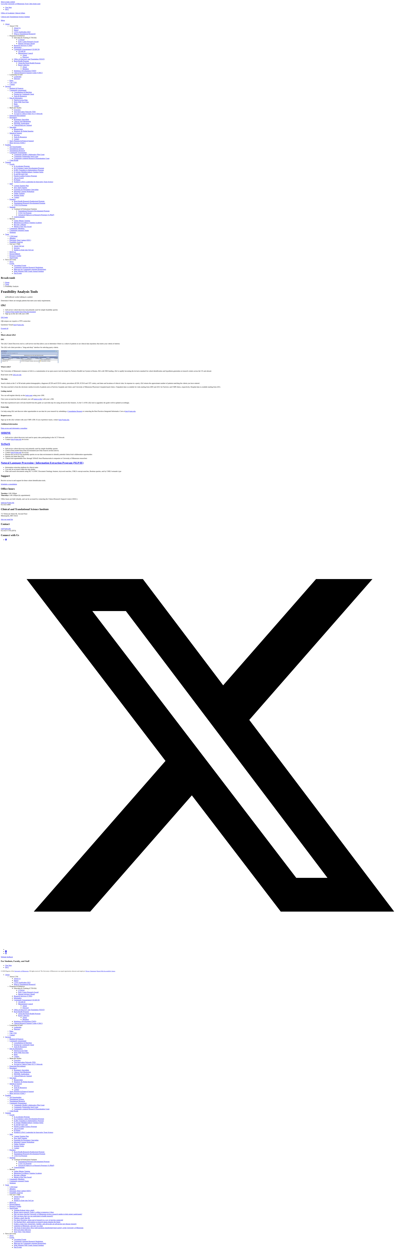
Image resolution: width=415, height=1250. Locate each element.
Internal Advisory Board (26, 994)
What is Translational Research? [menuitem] (25, 34)
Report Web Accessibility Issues (106, 971)
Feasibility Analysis (16, 1193)
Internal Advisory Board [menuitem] (26, 43)
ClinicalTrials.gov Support (23, 1076)
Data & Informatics (16, 1049)
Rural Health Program (21, 1012)
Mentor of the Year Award (23, 1177)
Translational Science (17, 1099)
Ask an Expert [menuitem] (19, 178)
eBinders (13, 1189)
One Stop (8, 7)
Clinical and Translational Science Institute (15, 17)
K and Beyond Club (21, 1125)
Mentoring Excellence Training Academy (28, 1173)
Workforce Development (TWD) (25, 1021)
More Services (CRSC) (17, 1093)
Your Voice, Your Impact (22, 1232)
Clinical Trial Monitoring (22, 1072)
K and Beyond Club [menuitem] (21, 174)
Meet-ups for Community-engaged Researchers (30, 1243)
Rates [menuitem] (11, 80)
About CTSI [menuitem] (14, 26)
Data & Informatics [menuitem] (16, 98)
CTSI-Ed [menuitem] (21, 40)
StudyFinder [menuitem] (14, 258)
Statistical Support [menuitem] (16, 133)
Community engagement (18, 1041)
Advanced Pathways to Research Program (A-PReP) (36, 1165)
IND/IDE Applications (21, 1074)
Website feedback (7, 957)
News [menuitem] (12, 262)
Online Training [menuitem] (19, 193)
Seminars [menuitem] (13, 232)
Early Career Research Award (28, 992)
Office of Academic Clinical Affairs (13, 13)
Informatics (18, 998)
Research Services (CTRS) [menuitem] (23, 45)
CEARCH (21, 1002)
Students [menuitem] (12, 207)
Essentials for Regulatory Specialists (26, 1140)
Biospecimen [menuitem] (18, 129)
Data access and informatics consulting (14, 428)
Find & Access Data (21, 1051)
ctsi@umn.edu (6, 529)
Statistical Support (16, 1084)
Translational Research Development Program (29, 1154)
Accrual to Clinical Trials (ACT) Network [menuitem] (28, 114)
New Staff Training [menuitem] (20, 188)
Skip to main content (8, 2)
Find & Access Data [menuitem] (21, 100)
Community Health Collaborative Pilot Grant (29, 1105)
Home (7, 282)
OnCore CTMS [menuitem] (15, 244)
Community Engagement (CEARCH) (27, 1000)
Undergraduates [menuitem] (19, 217)
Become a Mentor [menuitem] (20, 225)
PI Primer (17, 1130)
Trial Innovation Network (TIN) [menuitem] (25, 112)
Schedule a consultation (9, 484)
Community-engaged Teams (19, 1181)
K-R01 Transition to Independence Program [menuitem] (29, 170)
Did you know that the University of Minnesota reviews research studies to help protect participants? (48, 1214)
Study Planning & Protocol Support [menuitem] (22, 141)
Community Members (17, 1179)
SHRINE (6, 432)
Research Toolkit (15, 1206)
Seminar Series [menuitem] (19, 195)
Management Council (25, 1004)
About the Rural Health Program (29, 1014)
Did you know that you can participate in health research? (33, 1216)
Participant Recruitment (18, 1066)
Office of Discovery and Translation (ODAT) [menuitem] (29, 59)
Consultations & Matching (23, 1043)
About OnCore (19, 1197)
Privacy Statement (91, 971)
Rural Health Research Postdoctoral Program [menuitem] (29, 201)
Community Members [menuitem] (17, 228)
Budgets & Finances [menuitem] (16, 88)
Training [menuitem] (8, 162)
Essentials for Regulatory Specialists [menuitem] (26, 189)
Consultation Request (75, 411)
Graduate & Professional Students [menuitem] (25, 209)
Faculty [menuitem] (12, 164)
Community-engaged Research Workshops (28, 1241)
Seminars (13, 1183)
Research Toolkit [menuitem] (15, 256)
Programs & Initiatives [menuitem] (17, 36)
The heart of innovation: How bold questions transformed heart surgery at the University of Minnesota (48, 1228)
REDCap (13, 1202)
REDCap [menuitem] (13, 252)
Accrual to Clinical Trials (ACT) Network (28, 1064)
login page (29, 395)
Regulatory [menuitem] (13, 117)
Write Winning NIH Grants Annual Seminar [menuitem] (29, 271)
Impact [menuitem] (16, 30)
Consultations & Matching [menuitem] (23, 92)
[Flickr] (6, 951)
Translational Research (17, 1101)
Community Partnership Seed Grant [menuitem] (26, 156)
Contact (12, 1035)
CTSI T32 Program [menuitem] (20, 205)
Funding (8, 1095)
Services (8, 1037)
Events (12, 1237)
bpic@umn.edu (18, 325)
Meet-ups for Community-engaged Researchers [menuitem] (30, 269)
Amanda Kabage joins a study (24, 1210)
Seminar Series (19, 1146)
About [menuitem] (7, 24)
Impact (16, 980)
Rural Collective (23, 1015)
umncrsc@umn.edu (7, 503)
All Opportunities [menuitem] (15, 147)
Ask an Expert (19, 1128)
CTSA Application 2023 (22, 982)
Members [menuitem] (25, 69)
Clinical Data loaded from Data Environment (20, 312)
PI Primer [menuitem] (17, 180)
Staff (11, 1134)
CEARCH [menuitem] (21, 51)
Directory (25, 1008)
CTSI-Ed (21, 990)
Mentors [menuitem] (12, 219)
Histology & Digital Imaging (23, 1082)
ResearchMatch (15, 1204)
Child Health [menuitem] (14, 160)
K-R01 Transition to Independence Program (29, 1121)
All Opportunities (15, 1097)
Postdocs (13, 1150)
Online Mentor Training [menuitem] (22, 221)
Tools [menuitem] (7, 234)
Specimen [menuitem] (13, 127)
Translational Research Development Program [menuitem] (29, 203)
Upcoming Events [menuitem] (20, 265)
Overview (17, 1060)
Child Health (14, 1111)
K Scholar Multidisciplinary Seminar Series (28, 1123)
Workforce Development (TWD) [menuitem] (25, 71)
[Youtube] (6, 953)
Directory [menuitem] (25, 57)
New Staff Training (20, 1138)
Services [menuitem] (8, 86)
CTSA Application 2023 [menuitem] (22, 32)
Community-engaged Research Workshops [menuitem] (28, 267)
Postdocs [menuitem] (13, 199)
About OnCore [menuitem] (19, 246)
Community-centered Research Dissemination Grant (31, 1109)
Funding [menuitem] (8, 145)
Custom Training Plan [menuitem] (21, 186)
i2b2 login (4, 317)
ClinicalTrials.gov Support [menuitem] (23, 125)
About (7, 975)
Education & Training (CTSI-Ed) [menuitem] (25, 38)
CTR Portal (13, 1187)
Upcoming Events (20, 1239)
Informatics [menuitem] (18, 47)
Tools (7, 284)
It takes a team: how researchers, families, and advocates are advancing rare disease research (45, 1224)
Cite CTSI (13, 1033)
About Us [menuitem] (17, 28)
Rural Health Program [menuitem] (21, 61)
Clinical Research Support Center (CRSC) (28, 1023)
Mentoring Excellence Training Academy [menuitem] (28, 223)
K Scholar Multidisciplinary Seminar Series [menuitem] (28, 172)
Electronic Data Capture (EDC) (20, 1191)
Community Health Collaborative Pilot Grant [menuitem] (29, 154)
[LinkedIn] (6, 540)
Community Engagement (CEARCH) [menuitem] (27, 49)
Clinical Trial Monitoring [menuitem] (22, 121)
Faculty (12, 1115)
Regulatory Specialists (21, 1070)
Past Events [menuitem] (18, 273)
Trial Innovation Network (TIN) (25, 1062)
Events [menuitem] (12, 263)
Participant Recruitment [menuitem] (18, 115)
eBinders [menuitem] (13, 238)
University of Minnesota (21, 971)
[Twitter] (209, 949)
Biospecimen (18, 1080)
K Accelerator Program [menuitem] (22, 166)
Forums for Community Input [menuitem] (24, 94)
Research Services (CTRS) (23, 996)
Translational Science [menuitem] (17, 149)
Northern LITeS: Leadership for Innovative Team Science (33, 1132)
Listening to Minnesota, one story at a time (28, 1226)
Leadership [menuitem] (17, 77)
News (12, 1235)
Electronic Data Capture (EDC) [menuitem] (20, 240)
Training (8, 1113)
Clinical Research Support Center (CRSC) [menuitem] (28, 73)
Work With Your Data (21, 1052)
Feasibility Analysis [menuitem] (16, 242)
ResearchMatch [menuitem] (15, 254)
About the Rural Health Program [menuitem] (29, 63)
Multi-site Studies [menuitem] (15, 108)
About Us (17, 978)
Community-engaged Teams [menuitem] (19, 230)
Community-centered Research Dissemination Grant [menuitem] (31, 158)
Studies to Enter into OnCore (24, 1200)
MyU (7, 9)
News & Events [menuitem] (10, 260)
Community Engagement (18, 1103)
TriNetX (5, 444)
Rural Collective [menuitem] (23, 65)
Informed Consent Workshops (24, 1142)
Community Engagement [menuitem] (18, 152)
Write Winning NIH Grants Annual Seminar (29, 1245)
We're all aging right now (22, 1230)
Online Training (19, 1144)
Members (25, 1019)
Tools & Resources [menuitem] (20, 96)
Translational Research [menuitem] (17, 151)
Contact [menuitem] (12, 84)
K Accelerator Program (22, 1117)
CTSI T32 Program (20, 1156)
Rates (11, 1031)
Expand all (4, 328)
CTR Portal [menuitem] (13, 236)
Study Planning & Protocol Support (22, 1091)
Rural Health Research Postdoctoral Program (29, 1152)
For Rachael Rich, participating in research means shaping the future (37, 1222)
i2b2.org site (17, 375)
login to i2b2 (38, 399)
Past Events (18, 1247)
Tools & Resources (20, 1047)
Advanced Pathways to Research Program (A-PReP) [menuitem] (36, 215)
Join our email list (7, 519)
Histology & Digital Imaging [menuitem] (23, 131)
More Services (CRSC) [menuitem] (17, 143)
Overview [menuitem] (17, 110)
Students (12, 1158)
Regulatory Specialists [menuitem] (21, 119)
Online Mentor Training (22, 1171)
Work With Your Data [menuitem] (21, 102)
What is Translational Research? (25, 984)
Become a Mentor (20, 1175)
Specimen (13, 1078)
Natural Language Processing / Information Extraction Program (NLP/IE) (42, 462)
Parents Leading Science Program (25, 1126)
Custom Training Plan (21, 1136)
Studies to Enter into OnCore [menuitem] (24, 250)
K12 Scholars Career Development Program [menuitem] (29, 168)
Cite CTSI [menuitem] (13, 82)
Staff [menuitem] (11, 184)
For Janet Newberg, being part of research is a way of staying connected (38, 1220)
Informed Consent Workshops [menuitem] (24, 191)
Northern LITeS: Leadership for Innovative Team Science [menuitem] (33, 182)
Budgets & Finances (16, 1039)
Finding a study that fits (22, 1218)
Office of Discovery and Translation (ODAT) (29, 1010)
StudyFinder (14, 1208)
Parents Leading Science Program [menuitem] (25, 176)
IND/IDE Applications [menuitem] (21, 123)
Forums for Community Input (24, 1045)
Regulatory (13, 1068)
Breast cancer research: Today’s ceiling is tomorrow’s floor (34, 1212)
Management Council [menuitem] (25, 53)
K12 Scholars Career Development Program (29, 1119)
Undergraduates (19, 1167)
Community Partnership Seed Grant (26, 1107)
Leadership (17, 1027)
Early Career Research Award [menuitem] (28, 42)
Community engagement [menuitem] (18, 90)
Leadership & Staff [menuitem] (16, 75)
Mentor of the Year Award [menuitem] (23, 226)
